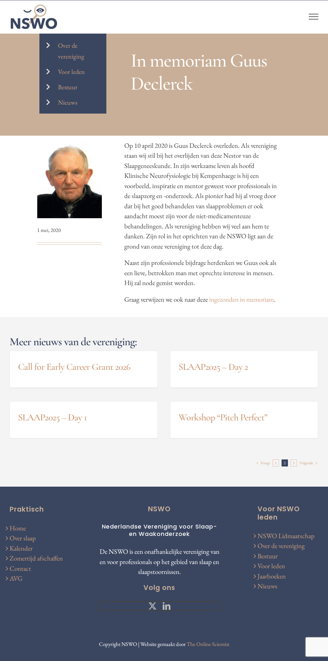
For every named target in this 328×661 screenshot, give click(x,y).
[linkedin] (166, 606)
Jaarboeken (272, 576)
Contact (20, 568)
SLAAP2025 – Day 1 (52, 417)
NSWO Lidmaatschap (286, 535)
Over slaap (23, 538)
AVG (16, 578)
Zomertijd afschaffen (36, 558)
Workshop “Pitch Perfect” (222, 417)
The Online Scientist (208, 644)
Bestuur (68, 87)
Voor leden (71, 72)
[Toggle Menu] (314, 17)
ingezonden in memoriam (241, 299)
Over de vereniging (281, 545)
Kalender (21, 548)
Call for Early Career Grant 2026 (74, 367)
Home (18, 528)
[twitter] (152, 606)
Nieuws (67, 102)
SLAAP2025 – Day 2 (213, 367)
